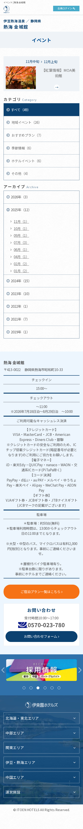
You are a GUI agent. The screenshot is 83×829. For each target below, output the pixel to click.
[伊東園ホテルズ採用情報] (41, 670)
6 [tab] (59, 687)
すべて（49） (21, 109)
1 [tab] (24, 687)
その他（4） (20, 173)
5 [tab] (51, 687)
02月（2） (21, 263)
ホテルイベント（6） (27, 160)
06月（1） (21, 249)
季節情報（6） (22, 147)
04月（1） (21, 256)
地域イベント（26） (26, 122)
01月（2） (21, 270)
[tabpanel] (41, 670)
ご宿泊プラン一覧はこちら (40, 591)
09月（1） (21, 235)
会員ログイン (65, 8)
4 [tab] (45, 687)
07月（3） (21, 242)
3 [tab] (38, 687)
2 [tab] (30, 687)
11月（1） (21, 221)
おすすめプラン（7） (27, 135)
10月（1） (21, 228)
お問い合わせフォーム (40, 636)
